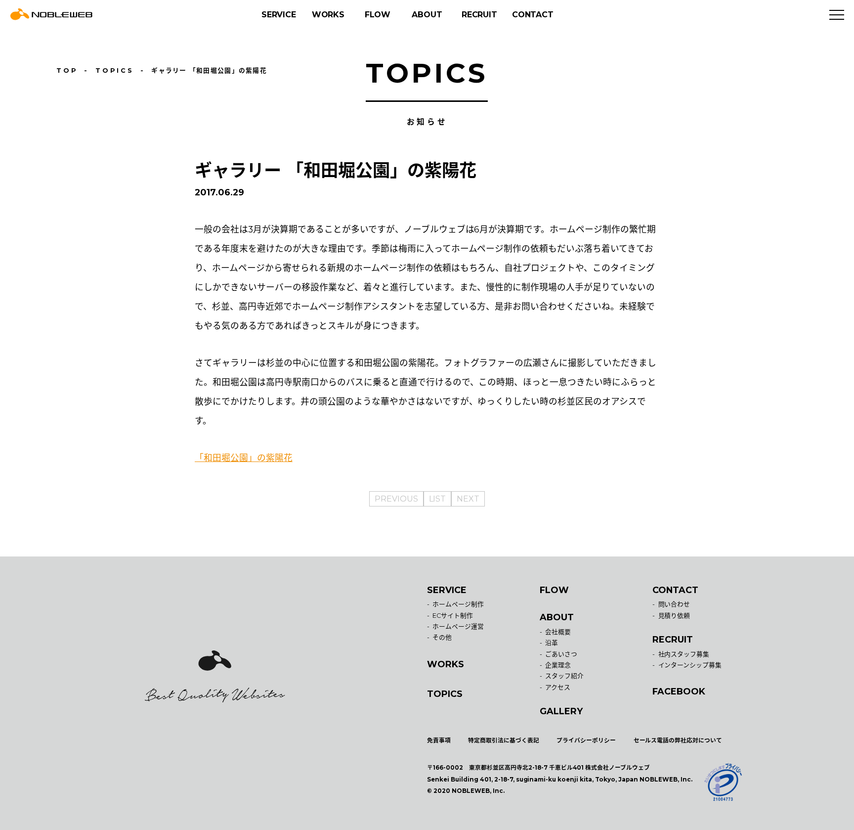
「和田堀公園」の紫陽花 (244, 458)
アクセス (557, 687)
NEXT (468, 499)
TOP (67, 70)
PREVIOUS (396, 499)
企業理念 (558, 665)
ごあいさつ (561, 654)
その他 (442, 637)
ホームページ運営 (458, 626)
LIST (437, 499)
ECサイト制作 (452, 615)
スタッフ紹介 (564, 676)
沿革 (551, 642)
